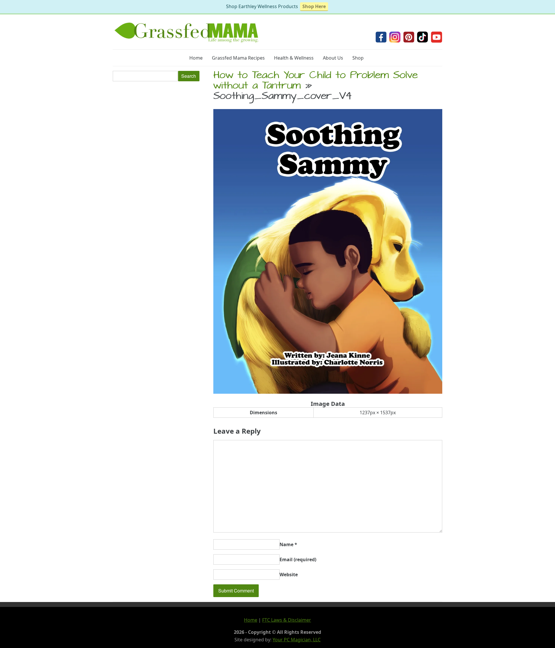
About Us (333, 58)
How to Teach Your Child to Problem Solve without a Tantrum (315, 81)
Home (196, 58)
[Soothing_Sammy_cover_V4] (327, 392)
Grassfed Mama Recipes (238, 58)
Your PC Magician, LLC (297, 639)
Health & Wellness (294, 58)
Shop (358, 58)
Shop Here (314, 6)
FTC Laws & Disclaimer (286, 620)
